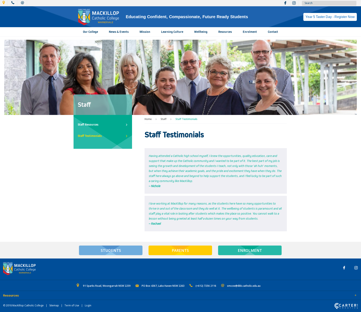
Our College (90, 31)
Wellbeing (200, 31)
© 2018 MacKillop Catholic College (23, 305)
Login (88, 305)
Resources (225, 31)
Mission (145, 31)
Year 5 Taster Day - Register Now (330, 17)
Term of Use (72, 305)
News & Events (119, 31)
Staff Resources (88, 124)
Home (148, 119)
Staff (164, 119)
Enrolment (250, 31)
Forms (40, 295)
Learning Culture (172, 31)
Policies (26, 295)
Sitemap (54, 305)
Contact (273, 31)
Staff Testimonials (90, 136)
